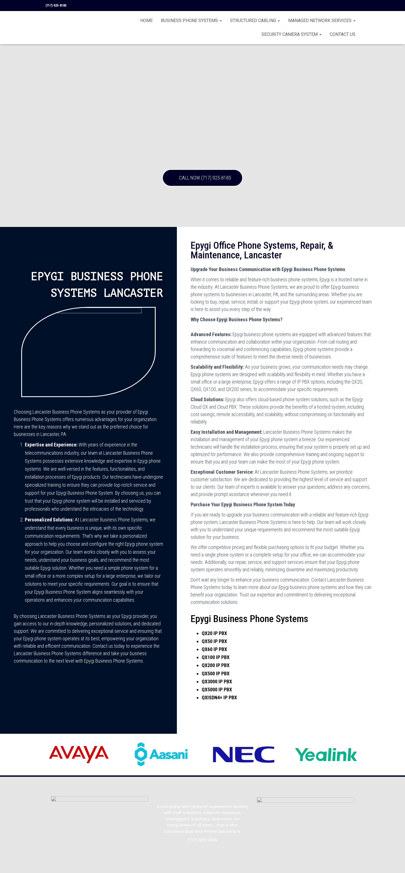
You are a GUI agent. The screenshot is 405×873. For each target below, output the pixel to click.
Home (146, 20)
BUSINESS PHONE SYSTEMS (190, 20)
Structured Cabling (253, 20)
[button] (202, 177)
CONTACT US (342, 34)
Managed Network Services (320, 20)
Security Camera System (290, 34)
